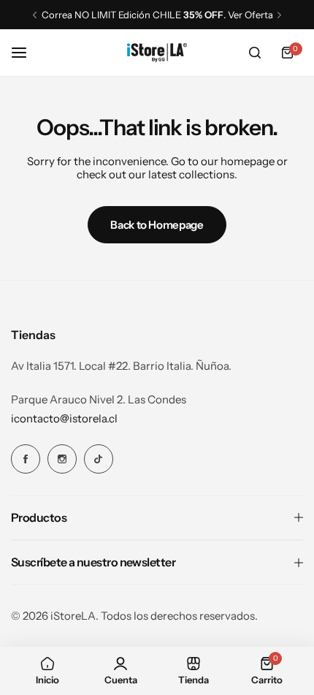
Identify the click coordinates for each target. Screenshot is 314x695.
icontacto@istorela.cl (64, 418)
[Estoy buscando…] (255, 52)
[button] (35, 15)
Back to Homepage (156, 225)
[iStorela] (157, 52)
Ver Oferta (250, 14)
